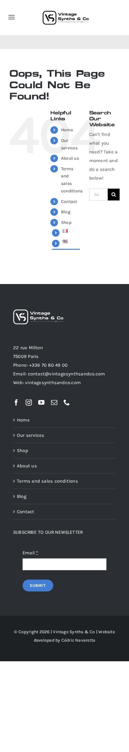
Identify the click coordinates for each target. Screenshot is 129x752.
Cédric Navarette (78, 640)
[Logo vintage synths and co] (66, 7)
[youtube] (41, 402)
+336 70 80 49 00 (48, 365)
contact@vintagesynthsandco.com (66, 374)
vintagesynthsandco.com (53, 382)
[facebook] (16, 402)
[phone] (67, 402)
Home (67, 130)
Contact (69, 201)
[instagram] (29, 402)
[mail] (54, 402)
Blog (65, 212)
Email (30, 553)
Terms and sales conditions (47, 481)
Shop (66, 222)
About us (70, 158)
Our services (30, 435)
